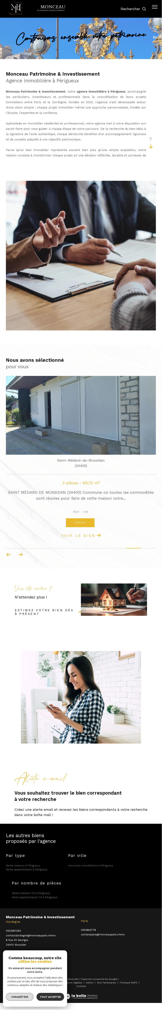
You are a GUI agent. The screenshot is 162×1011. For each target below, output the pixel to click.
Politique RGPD (129, 982)
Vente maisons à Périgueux (23, 865)
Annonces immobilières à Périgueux (90, 865)
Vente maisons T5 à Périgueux (31, 893)
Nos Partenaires (107, 982)
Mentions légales (72, 982)
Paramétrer (19, 997)
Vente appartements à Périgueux (26, 869)
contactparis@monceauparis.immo (103, 934)
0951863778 (88, 929)
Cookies (81, 986)
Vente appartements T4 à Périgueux (34, 897)
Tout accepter (50, 997)
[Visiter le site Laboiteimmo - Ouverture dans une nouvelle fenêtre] (80, 994)
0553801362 (13, 930)
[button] (20, 554)
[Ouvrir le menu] (155, 7)
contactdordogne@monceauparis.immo (31, 935)
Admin (90, 982)
